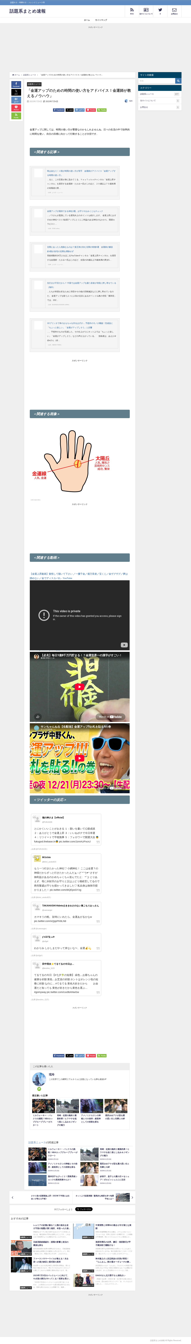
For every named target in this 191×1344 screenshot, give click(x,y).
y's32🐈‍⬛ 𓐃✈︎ (48, 937)
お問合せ (159, 107)
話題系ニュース (34, 84)
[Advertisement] (95, 48)
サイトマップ (101, 20)
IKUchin (46, 857)
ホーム (87, 20)
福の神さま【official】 (53, 817)
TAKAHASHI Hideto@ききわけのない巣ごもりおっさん (70, 905)
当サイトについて (159, 101)
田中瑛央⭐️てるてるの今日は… (58, 964)
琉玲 (131, 101)
